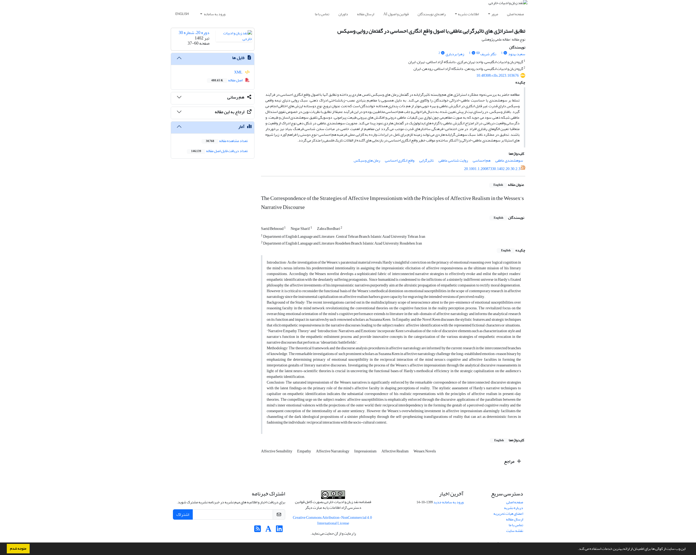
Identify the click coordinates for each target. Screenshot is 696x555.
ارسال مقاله (365, 14)
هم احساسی (481, 160)
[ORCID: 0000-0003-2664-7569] (505, 53)
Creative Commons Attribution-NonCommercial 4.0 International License (332, 520)
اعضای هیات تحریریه (508, 513)
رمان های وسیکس (367, 160)
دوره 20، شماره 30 (194, 33)
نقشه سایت (514, 530)
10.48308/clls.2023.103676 (497, 75)
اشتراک (182, 514)
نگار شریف (488, 54)
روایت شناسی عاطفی (453, 160)
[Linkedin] (279, 530)
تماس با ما (322, 14)
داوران (343, 14)
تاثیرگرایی (426, 160)
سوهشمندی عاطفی (509, 160)
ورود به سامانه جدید (448, 502)
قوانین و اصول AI (396, 14)
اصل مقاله (227, 80)
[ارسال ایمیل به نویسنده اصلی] (478, 53)
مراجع (509, 461)
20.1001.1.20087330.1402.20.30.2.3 (492, 168)
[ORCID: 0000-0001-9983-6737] (473, 53)
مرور (494, 14)
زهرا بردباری (455, 54)
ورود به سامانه (214, 14)
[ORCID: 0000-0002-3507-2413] (443, 53)
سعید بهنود (516, 54)
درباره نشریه (513, 507)
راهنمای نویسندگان (432, 14)
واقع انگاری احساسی (399, 160)
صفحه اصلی (515, 14)
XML (238, 72)
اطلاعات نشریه (468, 14)
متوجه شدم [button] (18, 548)
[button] (576, 549)
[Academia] (268, 530)
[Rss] (257, 530)
